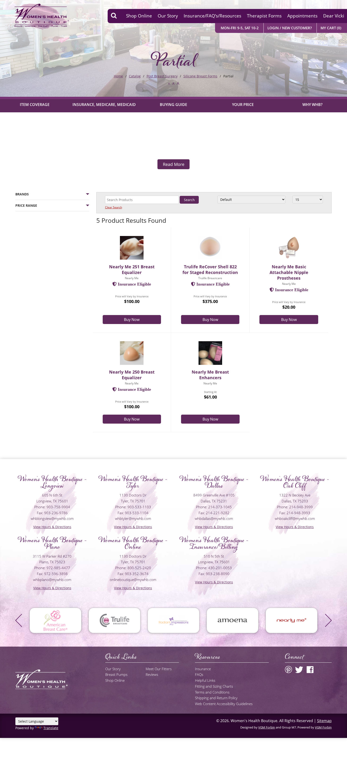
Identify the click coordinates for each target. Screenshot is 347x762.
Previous (18, 620)
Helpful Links (205, 680)
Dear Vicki (333, 16)
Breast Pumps (116, 674)
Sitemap (324, 720)
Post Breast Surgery (162, 76)
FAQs (199, 674)
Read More (173, 164)
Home (118, 76)
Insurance (203, 668)
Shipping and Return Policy (216, 697)
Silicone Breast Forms (200, 76)
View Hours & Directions (52, 527)
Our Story (168, 16)
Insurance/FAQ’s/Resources (212, 16)
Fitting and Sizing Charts (214, 686)
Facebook (310, 669)
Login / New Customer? (289, 27)
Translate (50, 728)
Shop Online (139, 16)
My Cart (331, 27)
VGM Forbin (266, 727)
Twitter (299, 669)
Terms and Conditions (212, 692)
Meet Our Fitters (159, 668)
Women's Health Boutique (254, 720)
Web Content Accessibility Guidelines (224, 703)
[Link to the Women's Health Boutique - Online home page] (35, 16)
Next (328, 620)
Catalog (135, 76)
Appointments (302, 16)
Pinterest (288, 669)
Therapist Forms (264, 16)
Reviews (152, 674)
